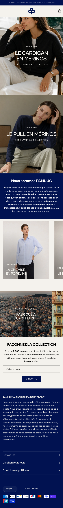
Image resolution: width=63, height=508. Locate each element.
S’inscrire (31, 309)
